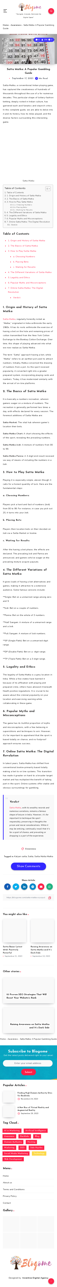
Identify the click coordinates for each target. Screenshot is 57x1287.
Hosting (31, 1142)
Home (6, 25)
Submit (28, 1072)
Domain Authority (13, 1142)
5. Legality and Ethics (17, 215)
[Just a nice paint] (28, 1240)
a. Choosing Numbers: (23, 205)
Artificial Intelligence (35, 1131)
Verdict (14, 225)
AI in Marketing (12, 1131)
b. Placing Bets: (20, 207)
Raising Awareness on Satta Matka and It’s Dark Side (41, 950)
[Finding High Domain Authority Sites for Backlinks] (9, 1097)
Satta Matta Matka (43, 856)
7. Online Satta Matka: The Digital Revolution (28, 222)
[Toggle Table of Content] (46, 188)
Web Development (13, 1159)
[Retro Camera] (28, 1224)
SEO (22, 1148)
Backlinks (24, 1136)
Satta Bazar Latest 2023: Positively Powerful (12, 950)
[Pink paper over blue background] (11, 1224)
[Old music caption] (45, 1224)
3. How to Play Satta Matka (20, 202)
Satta (30, 856)
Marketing (9, 1148)
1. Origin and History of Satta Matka (24, 195)
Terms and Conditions (14, 1189)
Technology (39, 1153)
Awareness (16, 25)
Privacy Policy (10, 1196)
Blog (37, 1136)
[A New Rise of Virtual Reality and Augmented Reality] (9, 1111)
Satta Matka (9, 319)
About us (7, 1182)
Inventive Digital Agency (35, 1278)
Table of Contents (15, 192)
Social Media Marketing (16, 1153)
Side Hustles (36, 1148)
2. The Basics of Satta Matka (20, 199)
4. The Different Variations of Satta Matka (26, 212)
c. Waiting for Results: (23, 210)
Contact (7, 1203)
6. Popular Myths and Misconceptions (25, 218)
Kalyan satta (20, 856)
